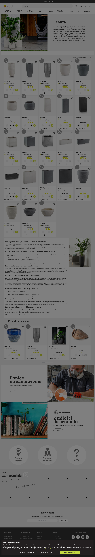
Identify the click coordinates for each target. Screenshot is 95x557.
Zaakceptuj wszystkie (69, 552)
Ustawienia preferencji (46, 552)
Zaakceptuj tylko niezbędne (27, 552)
